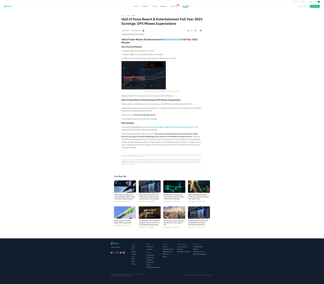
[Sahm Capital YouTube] (121, 253)
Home (123, 15)
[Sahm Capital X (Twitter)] (114, 253)
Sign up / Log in (303, 6)
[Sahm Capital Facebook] (111, 253)
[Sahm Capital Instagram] (117, 253)
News (128, 15)
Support (310, 2)
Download (295, 2)
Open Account (315, 6)
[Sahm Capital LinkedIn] (124, 253)
